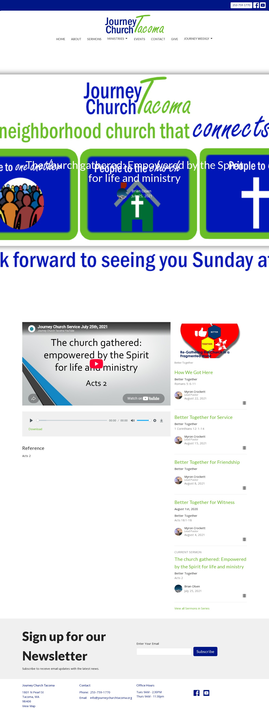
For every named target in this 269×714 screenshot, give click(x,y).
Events (139, 39)
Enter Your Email (147, 643)
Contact (158, 39)
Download (35, 429)
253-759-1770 (241, 5)
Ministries (115, 38)
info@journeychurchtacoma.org (111, 698)
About (76, 39)
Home (60, 39)
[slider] (71, 420)
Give (174, 39)
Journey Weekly (196, 38)
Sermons (94, 39)
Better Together (96, 304)
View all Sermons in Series (192, 608)
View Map (28, 706)
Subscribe (205, 651)
